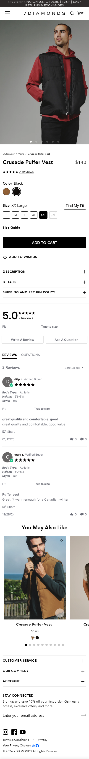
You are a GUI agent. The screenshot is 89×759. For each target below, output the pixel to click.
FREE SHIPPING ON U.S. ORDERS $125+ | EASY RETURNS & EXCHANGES (44, 3)
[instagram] (5, 732)
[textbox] (86, 369)
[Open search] (72, 13)
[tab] (22, 340)
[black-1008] (16, 191)
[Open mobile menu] (7, 13)
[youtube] (23, 732)
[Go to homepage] (44, 13)
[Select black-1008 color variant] (37, 638)
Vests (21, 154)
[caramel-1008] (6, 191)
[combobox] (75, 368)
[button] (31, 142)
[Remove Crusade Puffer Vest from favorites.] (61, 540)
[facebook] (14, 732)
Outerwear (9, 154)
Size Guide (11, 227)
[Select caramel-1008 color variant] (32, 638)
